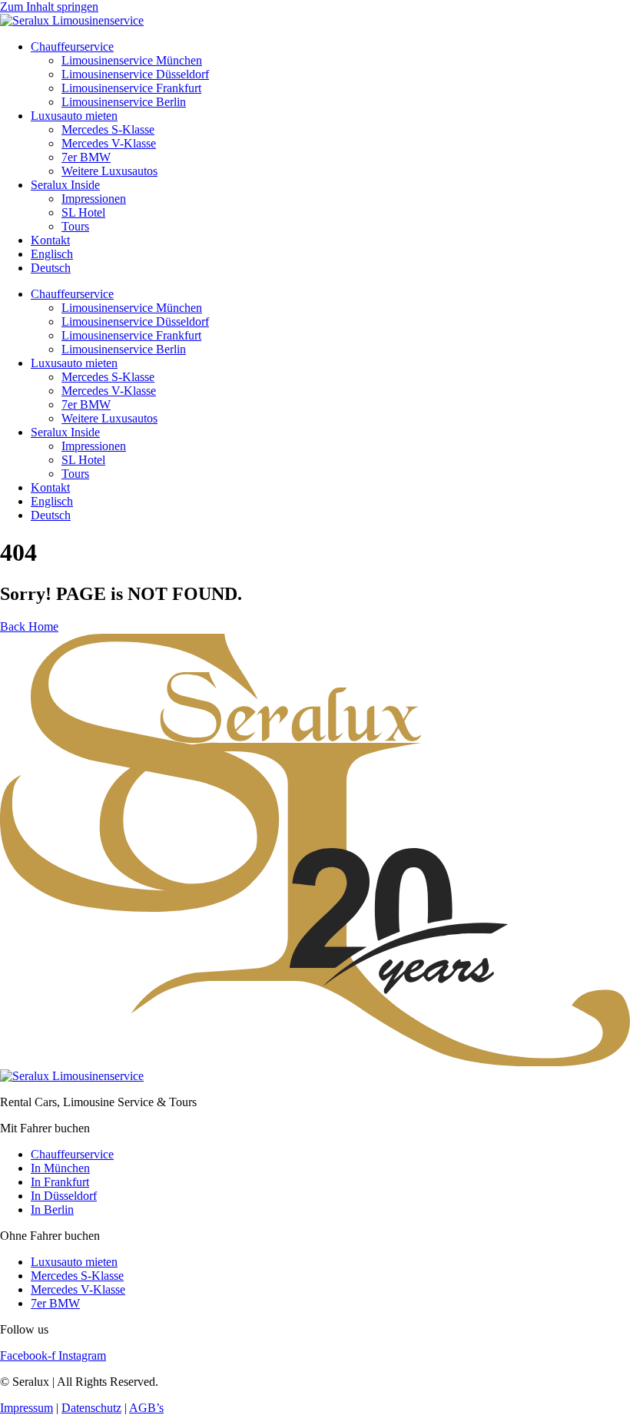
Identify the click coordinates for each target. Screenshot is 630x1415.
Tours (75, 226)
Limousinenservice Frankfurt (131, 87)
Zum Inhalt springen (49, 6)
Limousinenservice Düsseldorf (135, 74)
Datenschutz (91, 1407)
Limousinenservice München (131, 60)
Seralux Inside (65, 184)
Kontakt (50, 240)
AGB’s (146, 1407)
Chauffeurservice (72, 46)
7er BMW (86, 157)
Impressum (26, 1407)
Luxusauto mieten (74, 115)
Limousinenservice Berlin (123, 101)
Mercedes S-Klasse (107, 129)
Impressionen (93, 198)
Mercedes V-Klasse (108, 143)
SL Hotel (83, 212)
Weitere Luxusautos (109, 170)
